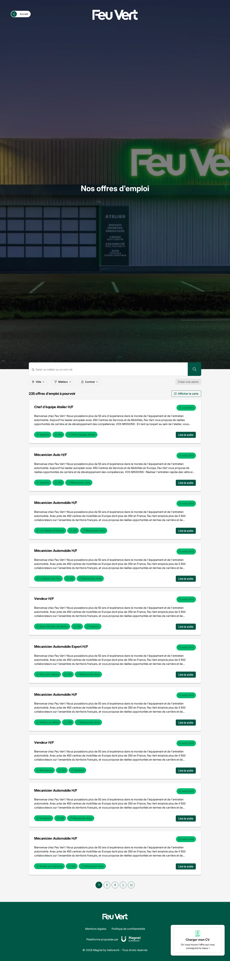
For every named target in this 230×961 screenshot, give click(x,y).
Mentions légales (95, 928)
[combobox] (110, 369)
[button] (123, 885)
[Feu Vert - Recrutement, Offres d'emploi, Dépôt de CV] (115, 14)
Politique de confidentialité (128, 928)
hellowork (113, 950)
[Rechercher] (194, 369)
